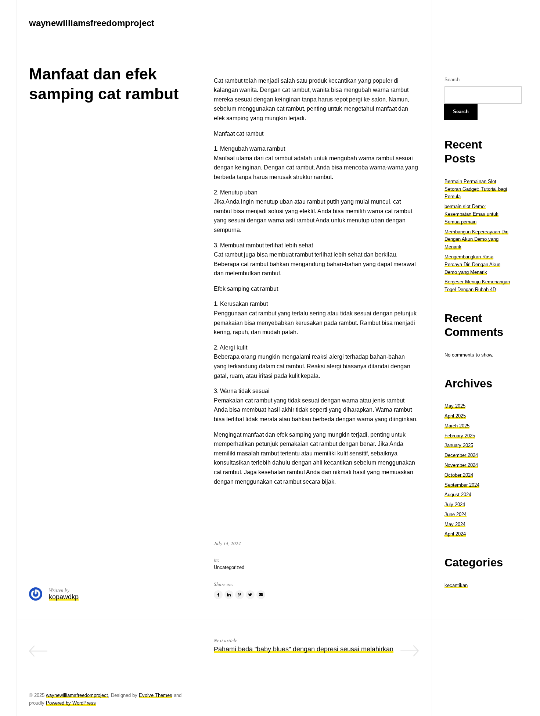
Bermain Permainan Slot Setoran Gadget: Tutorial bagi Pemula (475, 189)
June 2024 (455, 514)
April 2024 (455, 534)
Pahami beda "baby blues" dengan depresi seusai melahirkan (303, 649)
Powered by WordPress (71, 703)
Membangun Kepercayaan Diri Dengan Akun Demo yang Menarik (476, 239)
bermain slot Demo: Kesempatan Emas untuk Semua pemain (471, 214)
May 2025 (454, 406)
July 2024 (454, 504)
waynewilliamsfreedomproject (77, 695)
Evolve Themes (155, 695)
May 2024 (454, 524)
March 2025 (456, 426)
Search (452, 79)
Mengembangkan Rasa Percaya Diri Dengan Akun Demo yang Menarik (472, 264)
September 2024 (461, 485)
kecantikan (456, 585)
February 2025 (459, 435)
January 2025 (458, 445)
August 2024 (457, 494)
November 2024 (461, 465)
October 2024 (458, 475)
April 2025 (455, 416)
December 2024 (461, 455)
